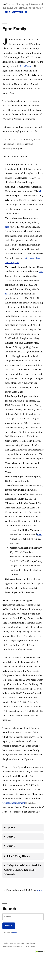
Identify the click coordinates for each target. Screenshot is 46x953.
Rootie (6, 4)
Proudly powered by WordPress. (22, 943)
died (7, 226)
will (40, 191)
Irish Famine (26, 66)
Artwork (17, 12)
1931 (7, 293)
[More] (26, 12)
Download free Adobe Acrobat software (18, 946)
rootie (39, 890)
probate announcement (13, 802)
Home (6, 12)
